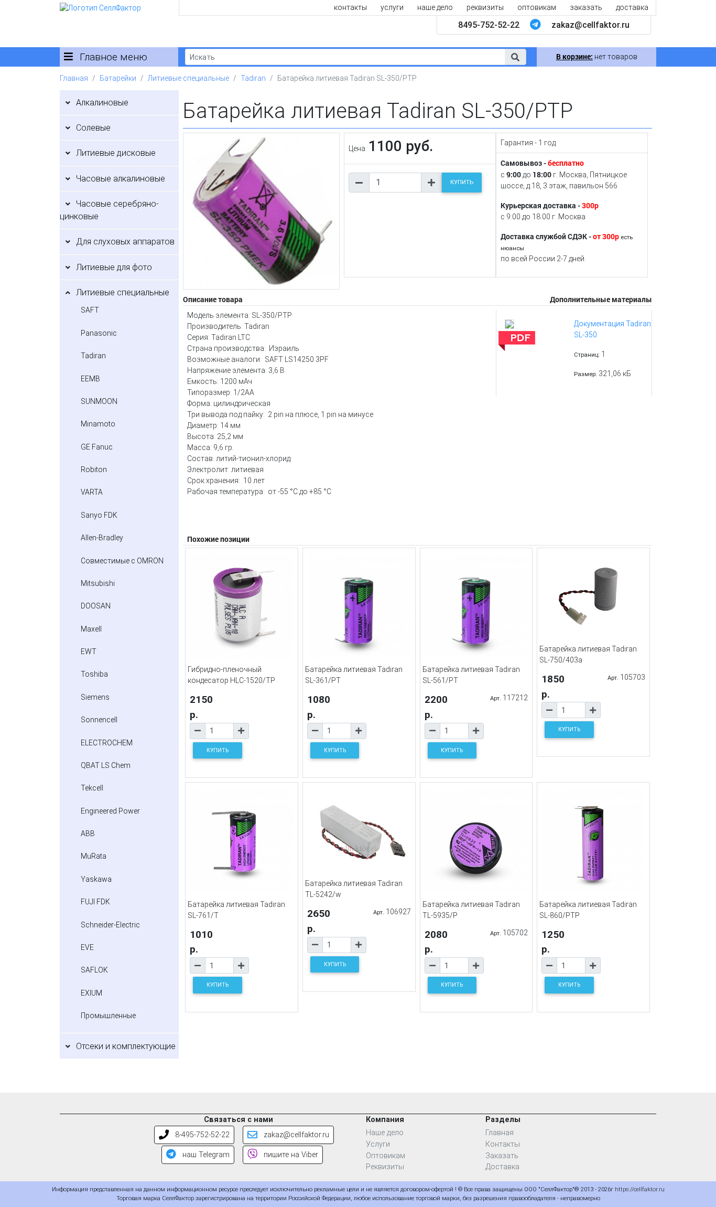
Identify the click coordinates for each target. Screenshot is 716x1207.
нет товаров (596, 56)
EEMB (90, 379)
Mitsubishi (98, 583)
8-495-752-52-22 (201, 1134)
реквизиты (485, 7)
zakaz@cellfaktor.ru (590, 25)
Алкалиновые (102, 103)
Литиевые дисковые (116, 153)
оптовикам (536, 7)
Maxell (91, 629)
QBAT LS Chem (106, 765)
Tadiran (253, 78)
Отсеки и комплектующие (126, 1046)
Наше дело (385, 1132)
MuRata (93, 856)
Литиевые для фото (114, 267)
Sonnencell (99, 719)
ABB (88, 833)
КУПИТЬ (461, 182)
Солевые (93, 128)
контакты (350, 7)
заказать (586, 7)
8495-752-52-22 (488, 25)
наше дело (435, 7)
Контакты (502, 1144)
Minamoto (98, 424)
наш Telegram (205, 1154)
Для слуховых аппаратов (125, 242)
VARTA (92, 492)
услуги (392, 7)
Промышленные (108, 1015)
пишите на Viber (290, 1154)
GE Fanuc (97, 447)
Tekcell (92, 788)
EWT (88, 651)
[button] (515, 57)
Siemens (95, 697)
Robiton (94, 469)
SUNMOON (99, 401)
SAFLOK (94, 970)
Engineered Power (110, 811)
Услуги (378, 1144)
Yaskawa (96, 879)
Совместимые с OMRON (122, 561)
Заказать (501, 1155)
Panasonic (99, 333)
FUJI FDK (95, 902)
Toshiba (94, 674)
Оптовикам (385, 1155)
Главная (74, 78)
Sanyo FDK (99, 515)
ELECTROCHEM (107, 743)
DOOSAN (96, 606)
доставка (632, 7)
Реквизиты (385, 1166)
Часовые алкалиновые (120, 179)
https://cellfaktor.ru (640, 1189)
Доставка (502, 1166)
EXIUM (91, 993)
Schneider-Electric (110, 925)
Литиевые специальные (188, 78)
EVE (87, 947)
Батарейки (118, 78)
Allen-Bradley (102, 537)
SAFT (90, 310)
